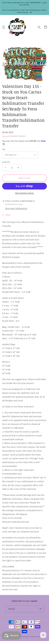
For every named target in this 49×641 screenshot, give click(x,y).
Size (3, 149)
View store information (16, 208)
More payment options (24, 193)
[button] (3, 27)
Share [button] (8, 215)
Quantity (6, 162)
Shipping (5, 136)
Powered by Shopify (35, 636)
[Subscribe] (40, 608)
